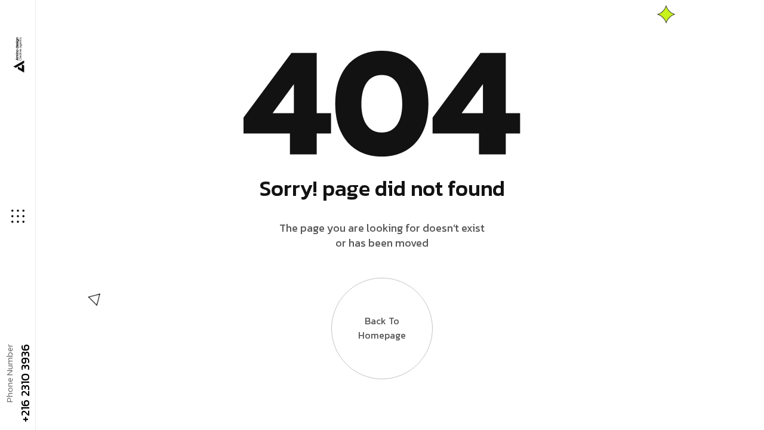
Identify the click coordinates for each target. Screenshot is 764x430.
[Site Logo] (18, 55)
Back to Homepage (382, 328)
